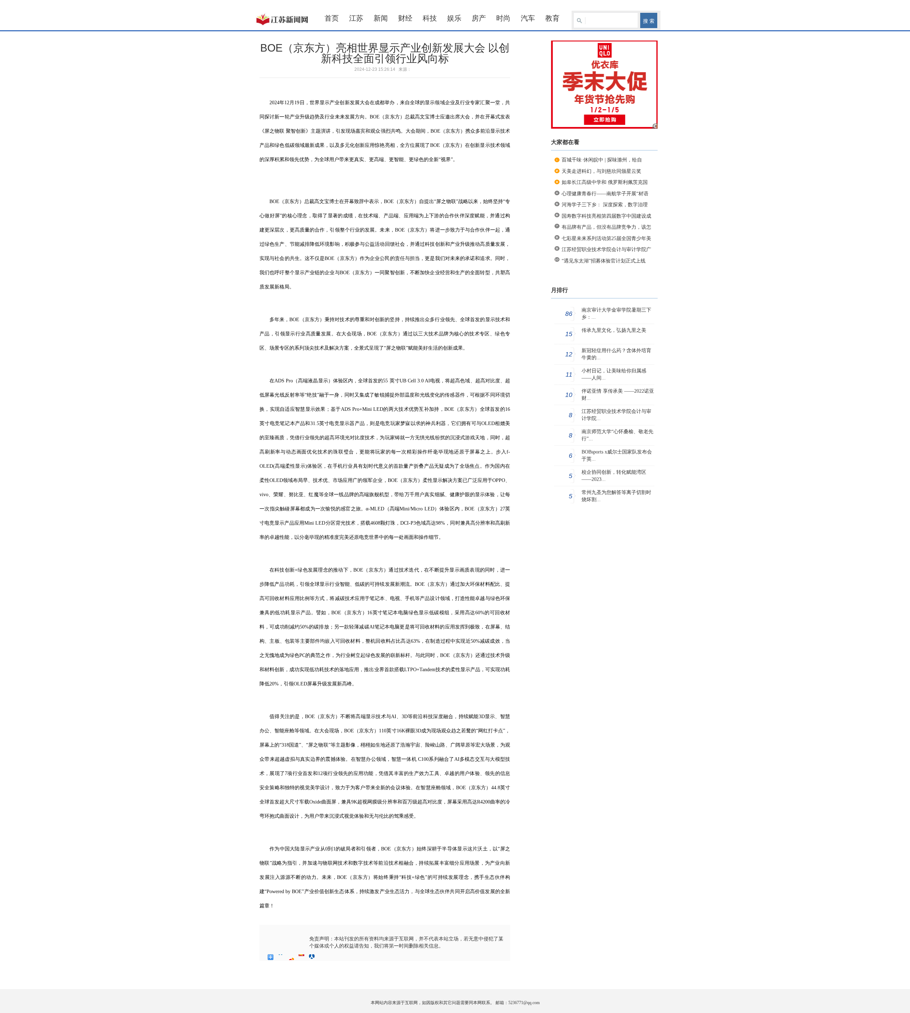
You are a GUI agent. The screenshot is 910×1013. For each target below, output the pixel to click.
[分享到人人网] (312, 957)
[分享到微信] (322, 957)
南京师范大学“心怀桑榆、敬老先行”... (617, 435)
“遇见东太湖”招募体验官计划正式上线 (604, 261)
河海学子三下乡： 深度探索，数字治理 (605, 204)
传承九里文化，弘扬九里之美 (614, 330)
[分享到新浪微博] (291, 957)
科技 (430, 18)
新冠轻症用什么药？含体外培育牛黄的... (616, 354)
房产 (479, 18)
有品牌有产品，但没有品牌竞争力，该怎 (606, 227)
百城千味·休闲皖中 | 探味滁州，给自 (602, 160)
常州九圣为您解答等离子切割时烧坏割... (616, 496)
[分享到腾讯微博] (302, 957)
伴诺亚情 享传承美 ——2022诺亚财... (618, 394)
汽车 (528, 18)
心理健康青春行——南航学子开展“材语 (605, 193)
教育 (552, 18)
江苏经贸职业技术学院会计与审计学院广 (606, 249)
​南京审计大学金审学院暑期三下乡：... (616, 313)
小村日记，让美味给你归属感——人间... (614, 374)
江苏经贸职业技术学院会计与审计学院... (616, 415)
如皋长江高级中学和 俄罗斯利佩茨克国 (605, 182)
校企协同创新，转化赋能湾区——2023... (614, 476)
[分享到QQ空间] (281, 957)
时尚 (503, 18)
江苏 (356, 18)
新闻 (381, 18)
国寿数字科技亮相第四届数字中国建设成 (606, 216)
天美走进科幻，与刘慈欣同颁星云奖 (601, 171)
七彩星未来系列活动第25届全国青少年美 (606, 238)
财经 (405, 18)
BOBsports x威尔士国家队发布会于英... (617, 455)
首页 (332, 18)
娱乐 (454, 18)
